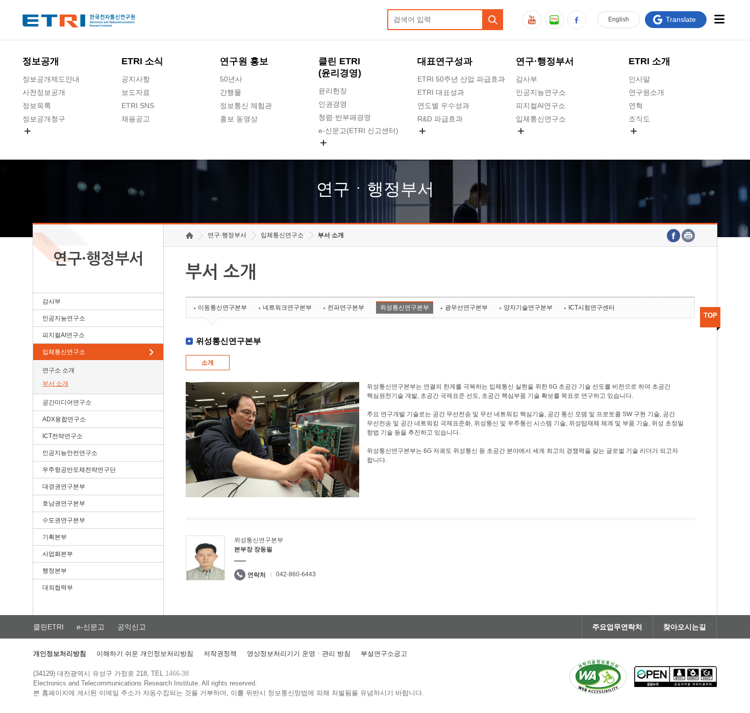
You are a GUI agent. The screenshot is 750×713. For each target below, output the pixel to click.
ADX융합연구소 (64, 419)
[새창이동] (598, 676)
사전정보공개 (43, 92)
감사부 (526, 79)
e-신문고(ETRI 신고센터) (358, 130)
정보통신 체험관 (246, 105)
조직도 (639, 119)
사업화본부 (57, 553)
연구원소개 (646, 92)
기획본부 (54, 537)
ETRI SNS (137, 105)
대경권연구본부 (63, 486)
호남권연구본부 (63, 503)
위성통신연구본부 (404, 307)
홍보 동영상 (239, 119)
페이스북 (576, 19)
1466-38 (177, 673)
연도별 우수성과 (443, 105)
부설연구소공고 (384, 653)
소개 (208, 362)
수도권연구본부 (63, 520)
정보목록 (36, 105)
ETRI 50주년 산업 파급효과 (461, 79)
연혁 (636, 105)
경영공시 (36, 143)
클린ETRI (48, 627)
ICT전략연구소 (62, 436)
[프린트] (688, 235)
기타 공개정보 (651, 143)
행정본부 (54, 570)
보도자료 (135, 92)
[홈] (189, 235)
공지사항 (135, 79)
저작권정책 (220, 653)
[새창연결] (673, 235)
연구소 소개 (58, 370)
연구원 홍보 (244, 61)
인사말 (639, 79)
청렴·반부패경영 (344, 117)
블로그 (554, 19)
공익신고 (332, 154)
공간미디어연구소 (544, 143)
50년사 (231, 79)
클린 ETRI (339, 67)
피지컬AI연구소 (540, 105)
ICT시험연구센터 (591, 307)
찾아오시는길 (684, 627)
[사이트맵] (720, 19)
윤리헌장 (332, 91)
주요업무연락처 (617, 627)
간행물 (230, 92)
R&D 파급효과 (440, 119)
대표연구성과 (444, 61)
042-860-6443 (296, 574)
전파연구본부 (346, 307)
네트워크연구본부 (287, 307)
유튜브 (531, 19)
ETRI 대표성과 (440, 92)
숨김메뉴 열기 (27, 131)
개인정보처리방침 (59, 653)
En (618, 19)
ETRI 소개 (649, 61)
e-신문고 (91, 627)
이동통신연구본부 (222, 307)
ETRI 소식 (142, 61)
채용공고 (135, 119)
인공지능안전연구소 (69, 452)
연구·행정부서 (545, 61)
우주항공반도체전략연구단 (79, 469)
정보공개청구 (43, 119)
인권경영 (332, 104)
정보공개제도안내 (51, 79)
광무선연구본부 (466, 307)
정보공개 (40, 61)
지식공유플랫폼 (442, 143)
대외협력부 (57, 587)
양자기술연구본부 (528, 307)
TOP (710, 315)
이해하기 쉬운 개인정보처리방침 (144, 653)
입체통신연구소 (541, 119)
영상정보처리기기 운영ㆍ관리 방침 (299, 653)
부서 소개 (55, 383)
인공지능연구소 (541, 92)
